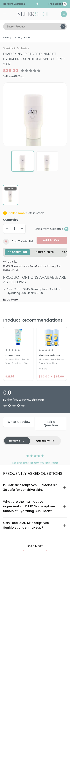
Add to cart (51, 240)
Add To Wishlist (22, 241)
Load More (35, 546)
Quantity (10, 220)
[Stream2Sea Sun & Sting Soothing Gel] (18, 337)
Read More (10, 299)
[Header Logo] (34, 14)
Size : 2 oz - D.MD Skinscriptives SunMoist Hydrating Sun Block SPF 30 (34, 291)
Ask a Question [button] (51, 424)
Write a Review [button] (18, 422)
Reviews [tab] (14, 441)
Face (27, 37)
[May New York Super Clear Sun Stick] (52, 337)
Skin (17, 37)
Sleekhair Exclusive (16, 48)
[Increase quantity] (22, 228)
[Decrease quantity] (7, 228)
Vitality (7, 37)
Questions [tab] (43, 441)
